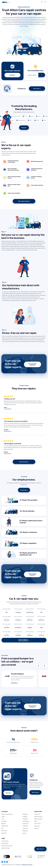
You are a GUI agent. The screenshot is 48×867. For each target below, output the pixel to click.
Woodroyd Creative (27, 864)
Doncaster (4, 833)
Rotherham (4, 830)
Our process (24, 490)
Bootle (24, 833)
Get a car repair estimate (32, 364)
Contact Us (37, 814)
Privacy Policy (4, 841)
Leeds (3, 816)
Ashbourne (25, 823)
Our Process (37, 823)
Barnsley (3, 823)
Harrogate (3, 821)
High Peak (25, 826)
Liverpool (25, 828)
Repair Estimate (38, 816)
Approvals (37, 826)
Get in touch (37, 88)
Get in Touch (40, 849)
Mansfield (25, 819)
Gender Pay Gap (5, 848)
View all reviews (24, 461)
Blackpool (25, 830)
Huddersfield (4, 826)
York (2, 819)
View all (24, 127)
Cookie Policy (4, 843)
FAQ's (35, 821)
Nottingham (26, 821)
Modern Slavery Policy (7, 845)
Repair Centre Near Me (7, 814)
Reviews (36, 828)
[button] (38, 666)
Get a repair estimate (24, 201)
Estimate (12, 75)
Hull (2, 828)
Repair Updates (38, 819)
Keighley (25, 816)
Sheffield (25, 814)
